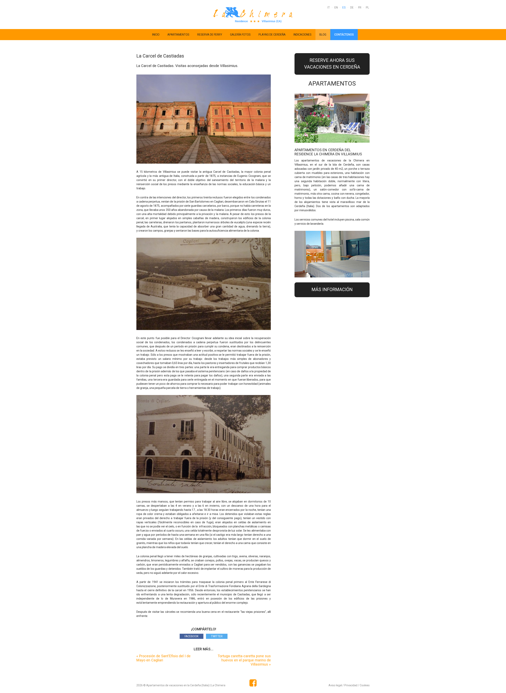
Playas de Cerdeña (272, 34)
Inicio (156, 34)
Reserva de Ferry (209, 34)
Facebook (191, 636)
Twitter (217, 636)
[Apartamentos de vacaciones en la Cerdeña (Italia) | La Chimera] (253, 14)
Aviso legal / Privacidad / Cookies (349, 685)
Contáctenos (344, 34)
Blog (322, 34)
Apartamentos (178, 34)
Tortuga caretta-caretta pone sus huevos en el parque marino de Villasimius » (244, 660)
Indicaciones (303, 34)
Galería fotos (240, 34)
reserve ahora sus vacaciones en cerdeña (332, 64)
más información (332, 289)
